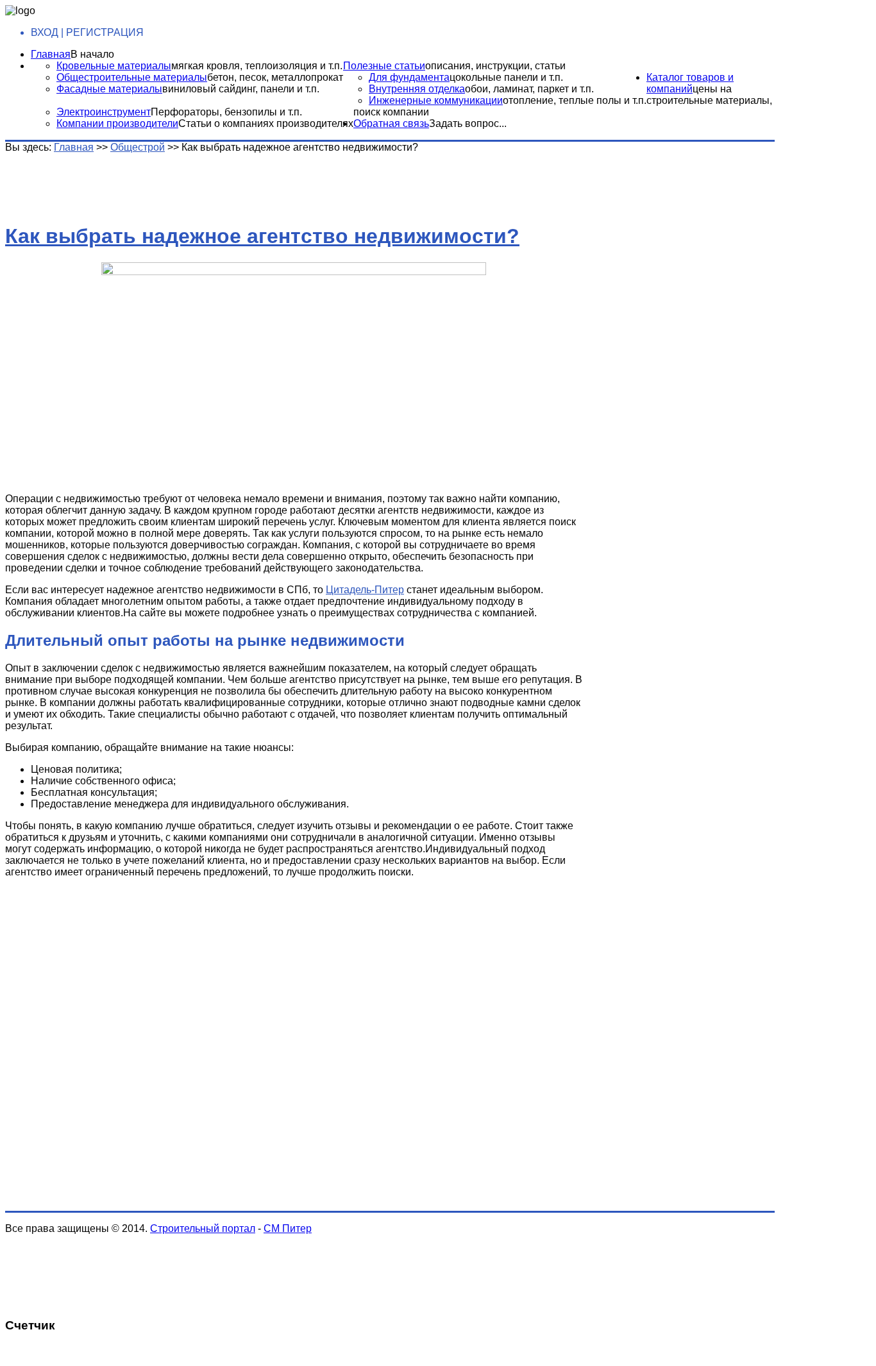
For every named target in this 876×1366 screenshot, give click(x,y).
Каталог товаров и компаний (690, 83)
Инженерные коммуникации (436, 100)
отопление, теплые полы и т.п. (574, 100)
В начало (92, 54)
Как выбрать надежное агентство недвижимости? (262, 236)
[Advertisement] (207, 182)
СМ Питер (288, 1228)
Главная (51, 54)
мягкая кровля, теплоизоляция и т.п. (256, 65)
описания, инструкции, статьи (495, 65)
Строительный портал (202, 1228)
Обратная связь (391, 123)
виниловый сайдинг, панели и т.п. (240, 88)
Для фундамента (409, 77)
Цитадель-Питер (365, 589)
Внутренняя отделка (417, 88)
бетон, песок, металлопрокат (275, 77)
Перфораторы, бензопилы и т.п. (226, 111)
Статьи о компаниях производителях (265, 123)
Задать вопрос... (468, 123)
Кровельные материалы (113, 65)
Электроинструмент (103, 111)
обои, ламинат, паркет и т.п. (529, 88)
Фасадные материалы (109, 88)
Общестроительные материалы (131, 77)
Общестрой (137, 147)
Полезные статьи (384, 65)
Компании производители (117, 123)
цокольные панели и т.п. (506, 77)
